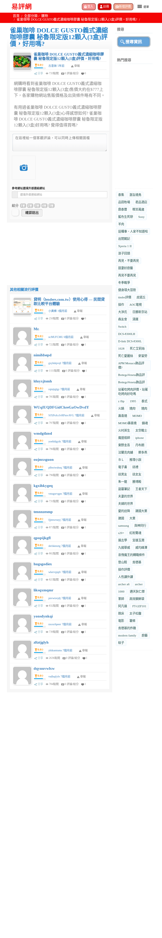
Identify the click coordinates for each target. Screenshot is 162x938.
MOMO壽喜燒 (127, 423)
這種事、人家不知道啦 (133, 231)
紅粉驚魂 (135, 533)
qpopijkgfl (42, 538)
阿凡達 (122, 606)
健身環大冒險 (127, 290)
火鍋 (121, 408)
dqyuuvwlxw (44, 668)
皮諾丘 (141, 297)
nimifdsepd (43, 355)
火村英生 (124, 430)
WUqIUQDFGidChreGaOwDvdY (61, 407)
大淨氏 (122, 312)
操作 (121, 304)
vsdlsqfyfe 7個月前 (59, 676)
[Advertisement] (59, 250)
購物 (44, 16)
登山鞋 (122, 562)
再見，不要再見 (128, 260)
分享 (40, 73)
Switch (122, 326)
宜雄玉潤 (138, 540)
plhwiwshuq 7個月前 (60, 467)
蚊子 (121, 642)
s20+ (121, 533)
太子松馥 (135, 613)
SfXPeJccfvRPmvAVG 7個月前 (66, 415)
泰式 (144, 401)
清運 (135, 319)
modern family (127, 635)
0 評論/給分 (72, 73)
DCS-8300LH (126, 334)
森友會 (122, 319)
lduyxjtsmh (43, 381)
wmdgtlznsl (43, 433)
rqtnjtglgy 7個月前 (59, 389)
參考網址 (28, 188)
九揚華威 (124, 547)
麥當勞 (142, 356)
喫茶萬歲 (138, 209)
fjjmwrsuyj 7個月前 (59, 519)
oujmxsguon (44, 459)
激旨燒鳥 (135, 194)
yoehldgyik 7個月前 (59, 441)
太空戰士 (141, 430)
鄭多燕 (142, 452)
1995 (133, 401)
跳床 (121, 613)
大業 (132, 518)
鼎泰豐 (122, 209)
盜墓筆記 (124, 489)
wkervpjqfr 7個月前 (59, 572)
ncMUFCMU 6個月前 (60, 337)
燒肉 (144, 408)
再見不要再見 (127, 275)
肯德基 (136, 562)
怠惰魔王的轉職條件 (131, 555)
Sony (141, 216)
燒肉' (132, 408)
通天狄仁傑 (137, 591)
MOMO (137, 415)
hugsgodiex (43, 564)
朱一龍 (122, 481)
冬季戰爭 (124, 282)
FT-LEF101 (139, 606)
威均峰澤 (141, 547)
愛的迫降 (124, 511)
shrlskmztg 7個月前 (59, 545)
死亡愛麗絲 (125, 356)
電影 (121, 620)
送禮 (135, 467)
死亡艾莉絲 (137, 348)
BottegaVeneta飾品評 (131, 375)
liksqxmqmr (43, 590)
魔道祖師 (124, 437)
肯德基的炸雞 (127, 628)
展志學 (122, 540)
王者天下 (141, 489)
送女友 (136, 474)
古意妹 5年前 (56, 65)
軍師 (121, 598)
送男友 (122, 474)
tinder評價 (124, 297)
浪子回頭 (124, 253)
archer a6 (124, 584)
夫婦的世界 (125, 503)
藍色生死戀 (125, 216)
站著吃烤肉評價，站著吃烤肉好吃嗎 (133, 391)
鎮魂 (145, 423)
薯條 (132, 620)
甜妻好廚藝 (125, 268)
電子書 (122, 467)
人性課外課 (125, 577)
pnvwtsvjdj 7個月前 (59, 598)
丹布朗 (139, 445)
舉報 (80, 310)
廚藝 (145, 635)
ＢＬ (121, 459)
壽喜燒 (122, 415)
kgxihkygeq (43, 486)
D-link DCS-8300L (130, 341)
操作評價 (124, 569)
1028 (121, 348)
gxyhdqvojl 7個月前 (60, 363)
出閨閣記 (124, 238)
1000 (121, 591)
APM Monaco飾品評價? (131, 365)
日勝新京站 (139, 312)
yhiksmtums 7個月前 (60, 650)
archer (139, 584)
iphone (139, 437)
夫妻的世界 (125, 496)
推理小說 (135, 459)
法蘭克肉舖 (125, 452)
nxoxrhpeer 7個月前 (60, 624)
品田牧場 (124, 202)
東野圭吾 (124, 445)
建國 (121, 518)
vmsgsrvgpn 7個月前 (60, 493)
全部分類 (31, 16)
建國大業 (141, 511)
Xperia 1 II (125, 246)
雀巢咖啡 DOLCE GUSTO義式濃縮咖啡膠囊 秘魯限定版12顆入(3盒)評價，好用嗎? (69, 56)
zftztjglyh (41, 642)
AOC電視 (135, 304)
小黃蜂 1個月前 (57, 310)
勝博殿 (136, 481)
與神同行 (140, 525)
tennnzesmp (43, 512)
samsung (123, 525)
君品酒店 (141, 202)
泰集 (121, 194)
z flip (121, 401)
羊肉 (121, 224)
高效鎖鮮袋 (136, 598)
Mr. (36, 329)
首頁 (16, 16)
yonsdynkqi (43, 616)
